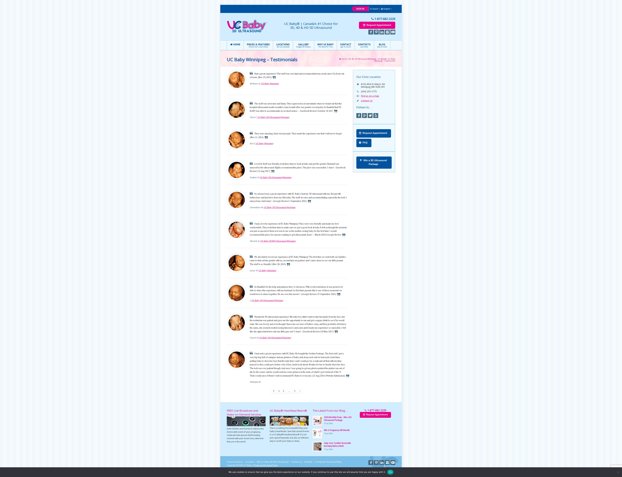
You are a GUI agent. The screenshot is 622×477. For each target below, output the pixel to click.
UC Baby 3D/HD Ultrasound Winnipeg (278, 241)
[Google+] (364, 115)
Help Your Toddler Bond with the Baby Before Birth (337, 444)
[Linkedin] (381, 32)
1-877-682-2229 (384, 19)
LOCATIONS (283, 45)
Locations (249, 461)
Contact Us (367, 100)
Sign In (360, 9)
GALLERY (303, 45)
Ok (390, 472)
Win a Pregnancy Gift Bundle (337, 430)
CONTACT (345, 45)
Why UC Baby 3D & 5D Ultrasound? (273, 461)
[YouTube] (392, 32)
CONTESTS (364, 45)
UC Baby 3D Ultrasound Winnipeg (273, 117)
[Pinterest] (376, 32)
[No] (618, 472)
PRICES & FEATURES (258, 45)
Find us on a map (370, 95)
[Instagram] (387, 32)
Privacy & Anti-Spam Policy (265, 465)
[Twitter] (370, 115)
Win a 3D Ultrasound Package (375, 162)
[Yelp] (375, 115)
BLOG (382, 45)
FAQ (365, 142)
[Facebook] (370, 32)
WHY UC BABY (325, 45)
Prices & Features (235, 461)
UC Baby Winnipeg (270, 83)
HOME (236, 44)
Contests (308, 461)
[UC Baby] (247, 31)
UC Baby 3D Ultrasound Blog (328, 461)
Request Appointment (379, 25)
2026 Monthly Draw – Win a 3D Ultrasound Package (338, 418)
